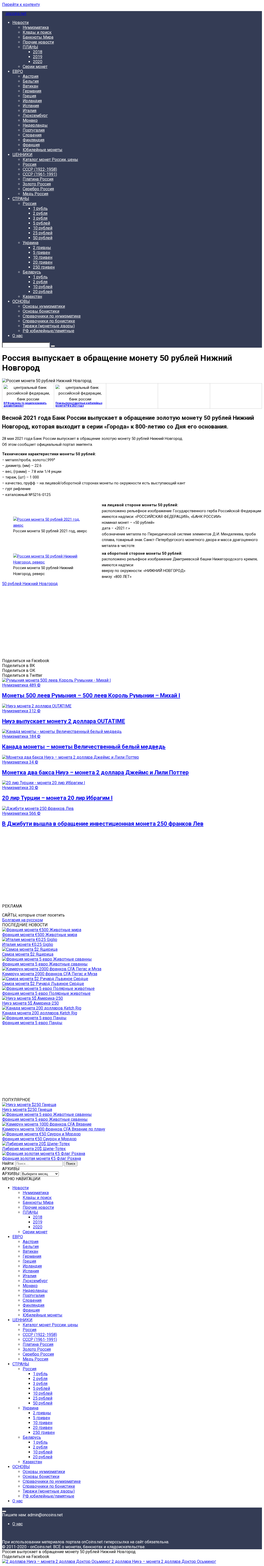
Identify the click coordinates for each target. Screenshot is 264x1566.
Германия (32, 91)
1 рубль (40, 208)
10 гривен (42, 257)
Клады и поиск (37, 32)
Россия (29, 164)
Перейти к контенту (21, 4)
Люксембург (35, 115)
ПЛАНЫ (30, 47)
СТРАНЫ (20, 198)
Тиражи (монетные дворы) (49, 325)
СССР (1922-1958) (40, 169)
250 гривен (44, 267)
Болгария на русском (22, 920)
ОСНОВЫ (21, 301)
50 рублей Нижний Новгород (30, 583)
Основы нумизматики (44, 306)
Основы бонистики (41, 311)
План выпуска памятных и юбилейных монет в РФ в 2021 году (78, 404)
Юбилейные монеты (42, 149)
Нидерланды (35, 125)
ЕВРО (17, 71)
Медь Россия (35, 193)
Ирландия (32, 100)
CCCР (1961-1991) (40, 174)
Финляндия (33, 140)
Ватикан (30, 86)
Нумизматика (36, 27)
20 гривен (42, 262)
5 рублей (41, 223)
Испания (31, 105)
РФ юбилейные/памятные (48, 330)
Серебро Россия (38, 188)
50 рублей (42, 237)
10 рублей (42, 228)
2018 (37, 51)
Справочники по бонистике (49, 321)
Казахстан (32, 296)
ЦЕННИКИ (22, 154)
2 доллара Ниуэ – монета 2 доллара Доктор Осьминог (163, 1561)
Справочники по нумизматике (52, 316)
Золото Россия (37, 184)
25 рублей (42, 232)
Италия (29, 110)
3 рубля (40, 218)
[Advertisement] (132, 622)
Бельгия (31, 81)
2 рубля (40, 213)
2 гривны (42, 247)
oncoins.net (15, 13)
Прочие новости (38, 42)
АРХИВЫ (11, 1173)
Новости (20, 22)
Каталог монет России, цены (50, 159)
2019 (37, 56)
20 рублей (42, 291)
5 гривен (41, 252)
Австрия (30, 76)
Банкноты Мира (38, 37)
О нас (17, 335)
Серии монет (35, 66)
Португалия (34, 130)
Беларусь (32, 272)
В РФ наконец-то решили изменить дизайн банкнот (25, 404)
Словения (32, 135)
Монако (30, 120)
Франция (31, 144)
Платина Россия (38, 179)
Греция (29, 95)
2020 (37, 61)
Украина (30, 242)
